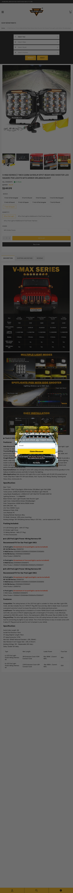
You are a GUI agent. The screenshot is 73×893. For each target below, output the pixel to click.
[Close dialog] (55, 428)
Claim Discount (36, 451)
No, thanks (36, 463)
